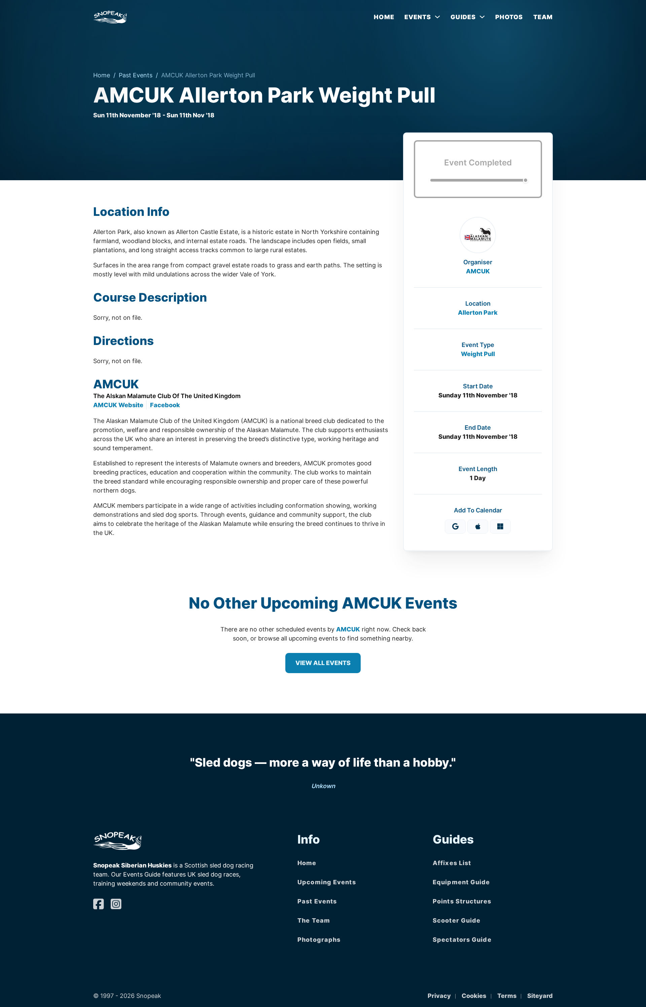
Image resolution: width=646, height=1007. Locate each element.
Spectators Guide (462, 939)
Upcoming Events (326, 882)
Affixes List (452, 862)
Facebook (165, 405)
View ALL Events (323, 662)
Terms (506, 995)
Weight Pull (478, 353)
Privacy (439, 995)
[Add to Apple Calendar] (477, 526)
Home (384, 17)
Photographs (318, 939)
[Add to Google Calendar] (455, 526)
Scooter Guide (456, 920)
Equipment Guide (461, 882)
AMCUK (478, 271)
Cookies (474, 995)
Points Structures (462, 901)
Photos (509, 17)
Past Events (135, 75)
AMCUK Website (118, 405)
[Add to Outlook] (500, 526)
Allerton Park (478, 312)
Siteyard (540, 995)
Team (543, 17)
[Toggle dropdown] (437, 17)
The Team (313, 920)
